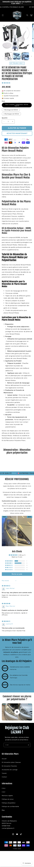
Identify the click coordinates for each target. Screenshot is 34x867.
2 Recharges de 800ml (11, 114)
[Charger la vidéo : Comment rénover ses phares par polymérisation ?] (17, 711)
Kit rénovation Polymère (9, 766)
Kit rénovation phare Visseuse (11, 762)
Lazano (19, 848)
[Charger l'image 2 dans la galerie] (17, 56)
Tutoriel (4, 773)
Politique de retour (8, 799)
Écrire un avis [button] (17, 574)
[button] (3, 15)
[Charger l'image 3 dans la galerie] (25, 56)
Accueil (4, 758)
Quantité (4, 118)
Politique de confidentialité (10, 806)
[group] (17, 464)
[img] (6, 586)
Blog (3, 810)
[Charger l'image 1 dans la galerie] (8, 56)
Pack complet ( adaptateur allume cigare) (16, 105)
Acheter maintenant (17, 133)
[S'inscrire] (28, 745)
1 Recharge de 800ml (11, 110)
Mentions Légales (7, 795)
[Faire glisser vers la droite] (32, 56)
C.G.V (3, 792)
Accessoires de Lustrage (9, 769)
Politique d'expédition (8, 803)
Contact (4, 777)
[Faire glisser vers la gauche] (2, 56)
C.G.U (3, 788)
